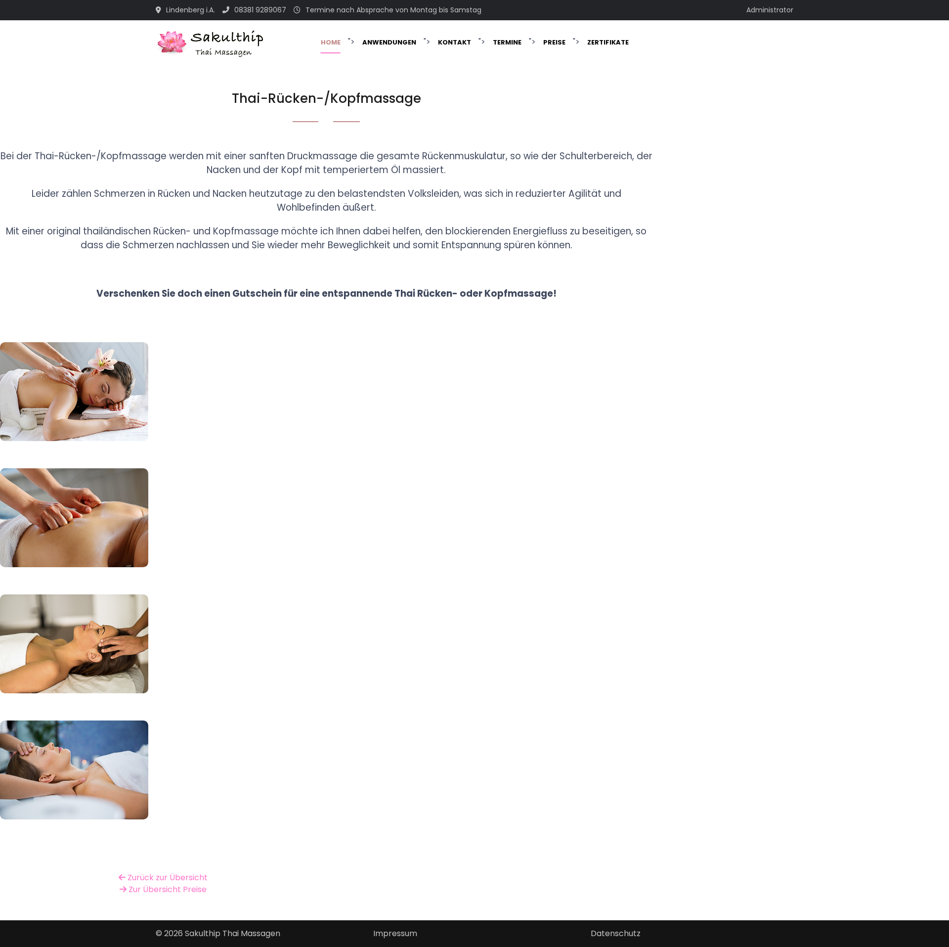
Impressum (395, 933)
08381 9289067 (260, 10)
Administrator (769, 10)
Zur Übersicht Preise (167, 889)
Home (331, 42)
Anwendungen (389, 42)
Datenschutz (616, 933)
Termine (507, 42)
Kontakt (454, 42)
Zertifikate (608, 42)
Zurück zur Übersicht (167, 877)
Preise (554, 42)
